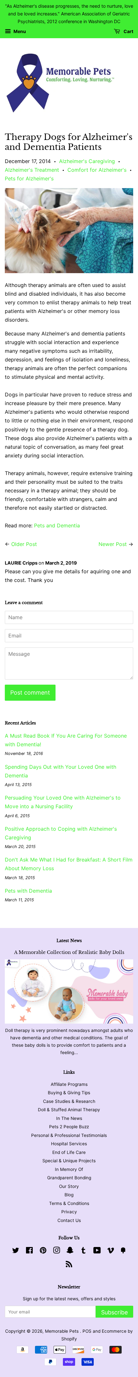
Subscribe (114, 1312)
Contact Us (69, 1220)
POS (86, 1331)
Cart (128, 31)
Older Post (24, 544)
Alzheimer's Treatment (32, 170)
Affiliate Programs (69, 1084)
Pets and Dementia (57, 525)
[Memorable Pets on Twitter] (15, 1251)
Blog (69, 1194)
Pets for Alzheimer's (29, 178)
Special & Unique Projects (69, 1160)
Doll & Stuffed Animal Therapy (69, 1109)
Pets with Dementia (28, 891)
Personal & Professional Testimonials (69, 1135)
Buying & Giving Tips (69, 1092)
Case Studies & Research (69, 1101)
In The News (69, 1118)
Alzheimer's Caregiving (87, 161)
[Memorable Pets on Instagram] (56, 1251)
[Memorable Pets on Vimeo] (110, 1251)
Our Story (69, 1186)
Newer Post (113, 544)
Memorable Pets (62, 1331)
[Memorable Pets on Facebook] (29, 1251)
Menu (19, 31)
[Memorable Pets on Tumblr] (83, 1251)
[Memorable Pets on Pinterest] (43, 1251)
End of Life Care (69, 1152)
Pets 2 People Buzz (69, 1126)
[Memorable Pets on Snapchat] (69, 1251)
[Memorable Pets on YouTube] (97, 1251)
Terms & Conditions (69, 1203)
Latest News (69, 940)
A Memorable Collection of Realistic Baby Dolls (69, 952)
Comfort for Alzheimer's (96, 170)
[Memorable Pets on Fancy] (123, 1251)
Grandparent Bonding (69, 1177)
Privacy (69, 1211)
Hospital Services (69, 1143)
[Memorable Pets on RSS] (69, 1265)
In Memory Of (69, 1169)
